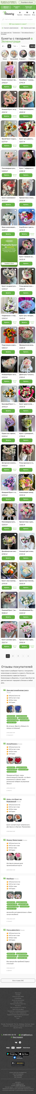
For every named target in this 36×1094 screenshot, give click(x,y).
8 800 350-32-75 (9, 1035)
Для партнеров (18, 1002)
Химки (32, 1024)
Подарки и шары (17, 7)
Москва (3, 1024)
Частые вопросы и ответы (18, 1007)
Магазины (18, 993)
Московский (9, 1024)
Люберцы (21, 1024)
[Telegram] (20, 1042)
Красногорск (28, 1026)
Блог (18, 1018)
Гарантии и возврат (18, 1009)
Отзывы (18, 994)
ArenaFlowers (12, 744)
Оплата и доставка (18, 996)
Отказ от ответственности (18, 1013)
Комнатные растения (28, 7)
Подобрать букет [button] (27, 2)
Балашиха (6, 1026)
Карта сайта (18, 1016)
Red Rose (10, 879)
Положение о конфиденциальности (18, 1011)
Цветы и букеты (6, 7)
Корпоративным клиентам (18, 1004)
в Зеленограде (17, 40)
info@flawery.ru (20, 1084)
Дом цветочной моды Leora (17, 690)
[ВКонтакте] (16, 1042)
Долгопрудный (14, 1026)
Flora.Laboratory (13, 930)
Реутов (16, 1024)
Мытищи (27, 1024)
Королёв (21, 1026)
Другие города (17, 1027)
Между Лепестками (14, 840)
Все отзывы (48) (18, 980)
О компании (18, 998)
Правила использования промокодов (18, 1014)
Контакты (18, 1005)
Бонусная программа (18, 1000)
